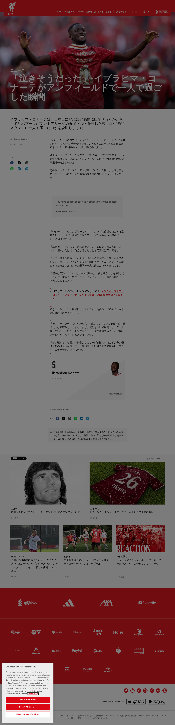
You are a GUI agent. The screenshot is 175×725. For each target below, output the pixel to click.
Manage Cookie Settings (27, 714)
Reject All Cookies (28, 707)
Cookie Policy (33, 694)
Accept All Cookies (28, 700)
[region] (27, 693)
